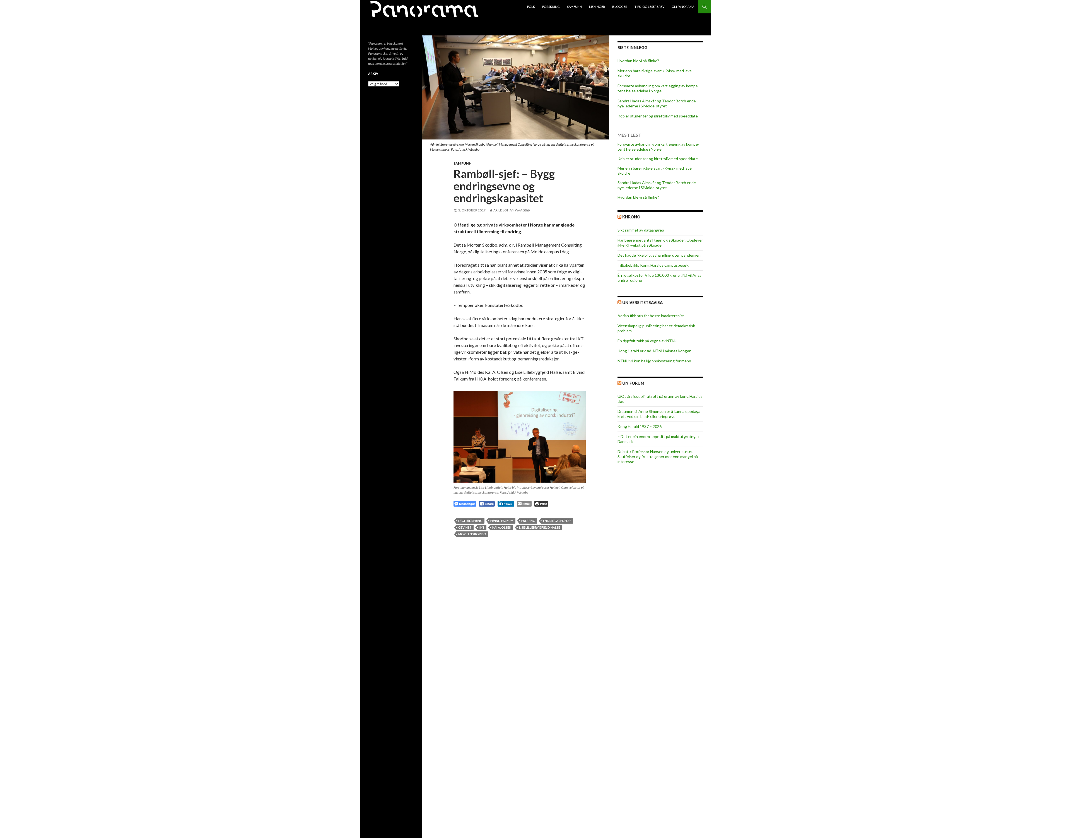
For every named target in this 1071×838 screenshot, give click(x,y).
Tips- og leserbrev (649, 6)
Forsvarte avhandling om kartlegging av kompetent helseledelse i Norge (658, 88)
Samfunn (574, 6)
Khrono (631, 217)
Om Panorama (683, 6)
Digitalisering (470, 520)
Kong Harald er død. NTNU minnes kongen (654, 350)
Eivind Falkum (501, 520)
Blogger (619, 6)
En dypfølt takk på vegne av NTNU (647, 340)
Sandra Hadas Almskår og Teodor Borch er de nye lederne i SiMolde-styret (656, 103)
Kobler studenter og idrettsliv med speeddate (657, 116)
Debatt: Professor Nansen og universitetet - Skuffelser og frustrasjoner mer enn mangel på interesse (657, 456)
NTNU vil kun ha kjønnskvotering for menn (654, 360)
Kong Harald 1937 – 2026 (639, 426)
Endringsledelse (557, 520)
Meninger (597, 6)
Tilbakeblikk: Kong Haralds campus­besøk (653, 265)
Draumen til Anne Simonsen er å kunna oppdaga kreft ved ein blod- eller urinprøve (658, 414)
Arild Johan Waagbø (511, 210)
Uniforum (633, 383)
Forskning (551, 6)
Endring (528, 520)
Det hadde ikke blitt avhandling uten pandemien (659, 255)
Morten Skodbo (472, 534)
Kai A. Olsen (501, 527)
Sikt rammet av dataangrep (640, 230)
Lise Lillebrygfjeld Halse (539, 527)
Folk (531, 6)
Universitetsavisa (642, 302)
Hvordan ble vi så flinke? (638, 60)
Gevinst (465, 527)
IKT (481, 527)
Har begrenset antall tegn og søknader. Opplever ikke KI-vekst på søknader (660, 242)
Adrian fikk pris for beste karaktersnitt (650, 315)
